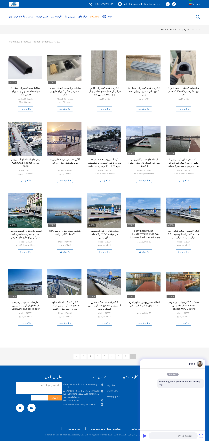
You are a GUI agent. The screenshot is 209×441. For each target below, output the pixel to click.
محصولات (94, 16)
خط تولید (111, 385)
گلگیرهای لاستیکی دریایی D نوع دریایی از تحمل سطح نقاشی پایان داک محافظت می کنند (104, 91)
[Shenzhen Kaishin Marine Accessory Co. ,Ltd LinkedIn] (168, 4)
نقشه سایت (137, 428)
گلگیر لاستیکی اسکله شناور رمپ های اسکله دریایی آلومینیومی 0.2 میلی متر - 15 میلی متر (184, 234)
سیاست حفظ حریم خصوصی (106, 428)
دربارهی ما (70, 16)
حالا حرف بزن (16, 16)
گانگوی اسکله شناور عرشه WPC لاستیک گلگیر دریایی (65, 232)
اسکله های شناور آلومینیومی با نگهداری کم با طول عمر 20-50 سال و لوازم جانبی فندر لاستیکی (183, 162)
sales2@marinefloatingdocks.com (142, 4)
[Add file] (201, 435)
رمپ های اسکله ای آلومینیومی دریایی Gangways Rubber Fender (25, 162)
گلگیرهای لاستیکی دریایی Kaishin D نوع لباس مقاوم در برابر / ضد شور (144, 91)
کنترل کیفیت (42, 16)
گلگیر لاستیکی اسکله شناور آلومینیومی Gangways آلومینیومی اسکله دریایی (104, 305)
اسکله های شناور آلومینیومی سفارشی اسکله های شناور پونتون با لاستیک (144, 162)
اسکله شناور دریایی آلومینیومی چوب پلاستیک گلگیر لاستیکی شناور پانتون (104, 234)
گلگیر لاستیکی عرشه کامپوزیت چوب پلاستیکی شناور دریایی (65, 161)
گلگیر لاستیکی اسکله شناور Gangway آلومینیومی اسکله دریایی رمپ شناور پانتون (65, 305)
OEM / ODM (113, 390)
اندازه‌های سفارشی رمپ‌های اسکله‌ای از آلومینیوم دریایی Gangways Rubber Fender (25, 305)
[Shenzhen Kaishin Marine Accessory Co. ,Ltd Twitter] (175, 4)
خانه (110, 16)
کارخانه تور (56, 16)
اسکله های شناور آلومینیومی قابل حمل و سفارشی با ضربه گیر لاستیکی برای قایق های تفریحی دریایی (25, 235)
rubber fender (169, 29)
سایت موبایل (74, 428)
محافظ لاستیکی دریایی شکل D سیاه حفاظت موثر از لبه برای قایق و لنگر (25, 91)
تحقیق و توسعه (113, 396)
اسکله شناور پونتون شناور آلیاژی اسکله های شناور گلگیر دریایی (144, 304)
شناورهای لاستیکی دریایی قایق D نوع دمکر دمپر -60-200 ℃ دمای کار (183, 91)
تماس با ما (28, 16)
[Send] (144, 435)
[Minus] (145, 364)
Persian (196, 4)
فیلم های (82, 16)
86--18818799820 (104, 4)
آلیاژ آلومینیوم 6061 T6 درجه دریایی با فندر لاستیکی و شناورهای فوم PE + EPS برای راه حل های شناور (104, 164)
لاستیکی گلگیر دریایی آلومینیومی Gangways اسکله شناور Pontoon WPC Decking (183, 305)
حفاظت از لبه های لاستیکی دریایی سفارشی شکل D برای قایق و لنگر (65, 91)
